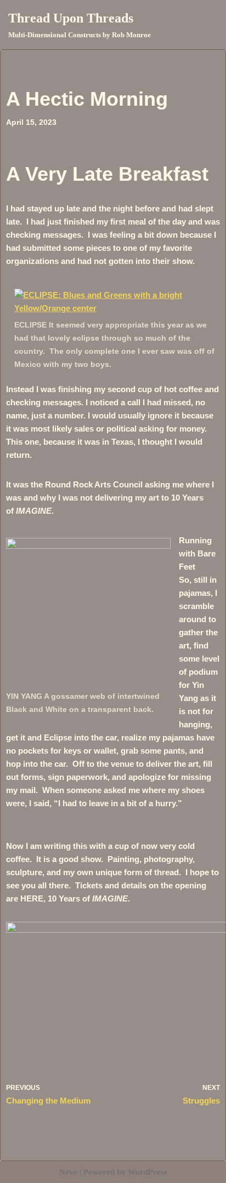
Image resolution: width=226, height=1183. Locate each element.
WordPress (147, 1172)
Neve (68, 1172)
